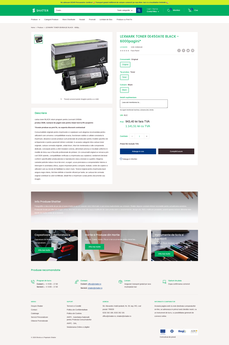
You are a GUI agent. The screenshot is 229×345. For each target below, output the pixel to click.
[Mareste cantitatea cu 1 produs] (146, 136)
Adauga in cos (138, 151)
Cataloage (35, 313)
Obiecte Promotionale (39, 321)
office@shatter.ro (94, 284)
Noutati (82, 19)
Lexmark (124, 47)
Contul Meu (152, 12)
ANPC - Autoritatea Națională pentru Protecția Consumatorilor (79, 318)
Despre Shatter (37, 306)
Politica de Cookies (74, 313)
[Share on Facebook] (179, 50)
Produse (34, 19)
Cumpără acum (176, 151)
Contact (34, 310)
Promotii (92, 19)
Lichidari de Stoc (106, 19)
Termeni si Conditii (74, 306)
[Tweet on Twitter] (188, 50)
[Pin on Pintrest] (183, 50)
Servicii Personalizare (39, 317)
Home (33, 27)
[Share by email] (192, 50)
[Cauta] (139, 10)
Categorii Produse (51, 19)
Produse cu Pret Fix (124, 19)
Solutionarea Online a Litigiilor (78, 327)
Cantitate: (124, 136)
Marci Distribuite (68, 19)
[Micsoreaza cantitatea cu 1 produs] (132, 136)
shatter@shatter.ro (95, 288)
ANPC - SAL (72, 323)
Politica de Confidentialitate (77, 310)
